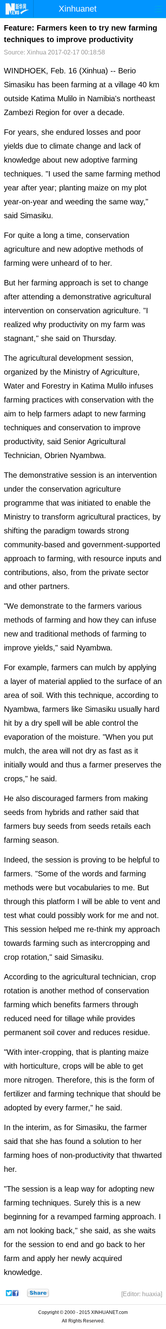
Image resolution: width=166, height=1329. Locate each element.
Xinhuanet (78, 9)
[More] (38, 1293)
